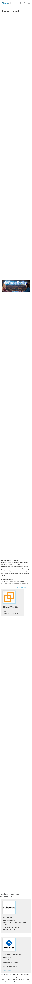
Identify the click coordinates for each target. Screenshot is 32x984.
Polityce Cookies (15, 982)
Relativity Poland (11, 607)
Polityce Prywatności (6, 982)
